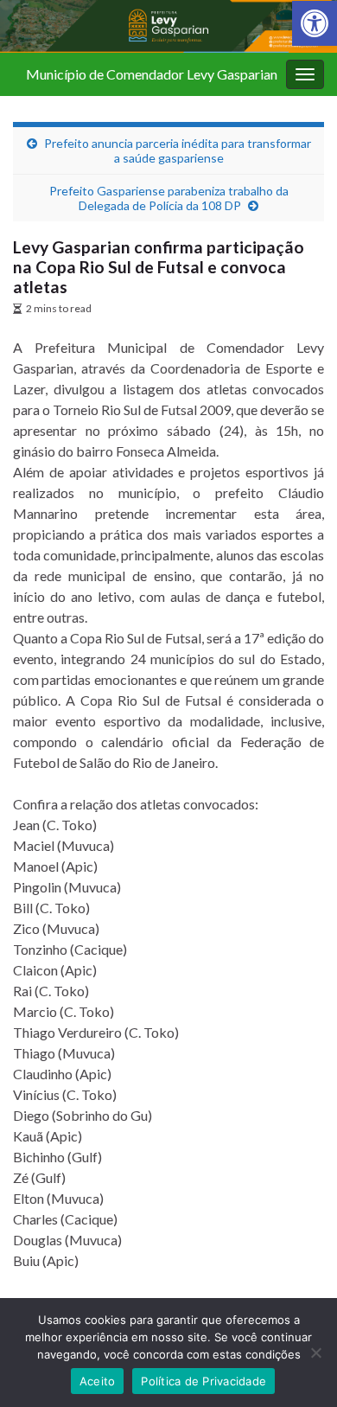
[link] (314, 23)
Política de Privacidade (203, 1381)
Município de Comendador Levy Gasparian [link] (151, 74)
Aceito (97, 1381)
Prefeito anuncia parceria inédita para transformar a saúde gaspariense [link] (177, 150)
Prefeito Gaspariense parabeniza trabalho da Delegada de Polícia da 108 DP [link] (169, 198)
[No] (315, 1352)
